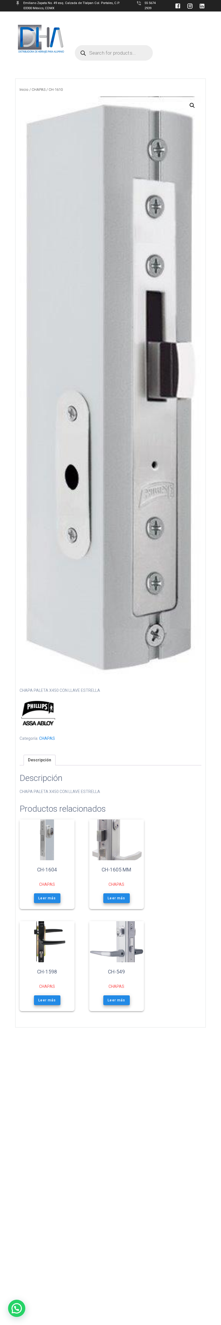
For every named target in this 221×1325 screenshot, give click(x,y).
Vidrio (118, 20)
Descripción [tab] (39, 760)
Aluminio (143, 20)
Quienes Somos (89, 20)
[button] (192, 105)
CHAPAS (38, 89)
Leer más (47, 898)
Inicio (24, 89)
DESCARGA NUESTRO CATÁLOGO (140, 30)
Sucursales (173, 20)
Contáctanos (88, 30)
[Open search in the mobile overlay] (114, 39)
